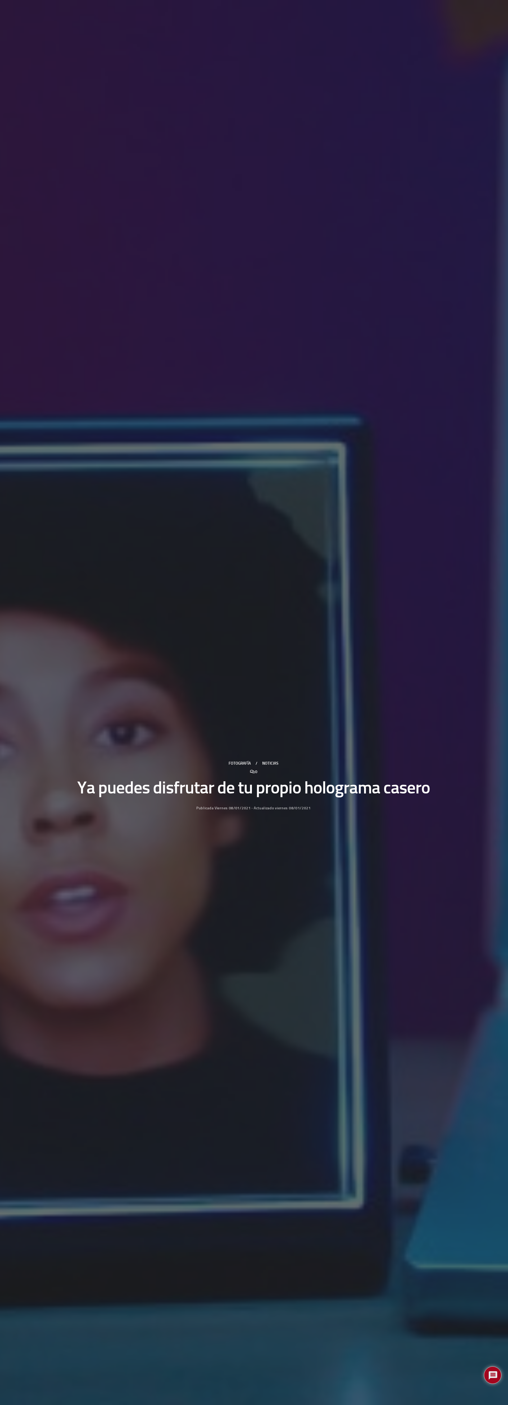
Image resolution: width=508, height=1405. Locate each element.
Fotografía (240, 763)
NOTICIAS (270, 763)
